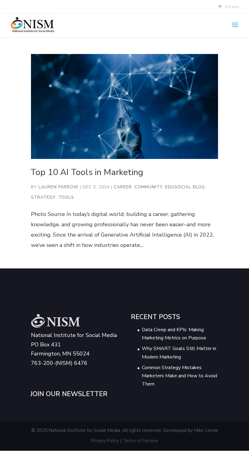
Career (123, 187)
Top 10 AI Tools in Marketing (86, 172)
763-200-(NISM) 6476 (59, 363)
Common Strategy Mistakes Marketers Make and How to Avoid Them (179, 375)
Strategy (43, 197)
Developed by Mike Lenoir (190, 430)
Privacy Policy (105, 441)
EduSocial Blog (185, 187)
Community (148, 187)
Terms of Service (140, 441)
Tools (66, 197)
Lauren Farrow (58, 187)
